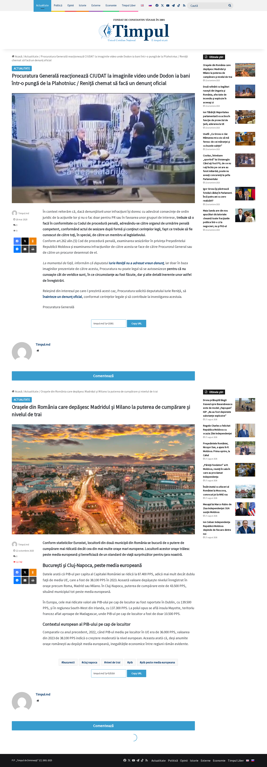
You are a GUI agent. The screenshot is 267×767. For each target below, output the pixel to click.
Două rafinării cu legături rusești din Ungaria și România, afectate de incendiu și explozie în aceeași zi (216, 94)
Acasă (18, 56)
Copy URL (137, 323)
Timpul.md (43, 344)
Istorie (82, 5)
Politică (58, 5)
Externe (95, 5)
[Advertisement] (229, 295)
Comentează (103, 375)
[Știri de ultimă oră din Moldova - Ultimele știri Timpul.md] (133, 30)
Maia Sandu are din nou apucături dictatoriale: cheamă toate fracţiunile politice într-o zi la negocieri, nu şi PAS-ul (216, 218)
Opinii (70, 5)
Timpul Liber (129, 5)
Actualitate (42, 5)
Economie (111, 5)
